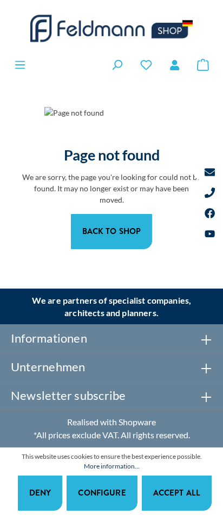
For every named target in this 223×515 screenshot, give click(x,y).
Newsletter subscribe (68, 395)
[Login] (174, 64)
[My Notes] (146, 64)
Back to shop (111, 231)
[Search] (117, 64)
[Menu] (20, 64)
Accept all (177, 492)
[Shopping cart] (203, 64)
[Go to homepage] (111, 28)
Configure (102, 492)
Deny (40, 492)
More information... (112, 466)
